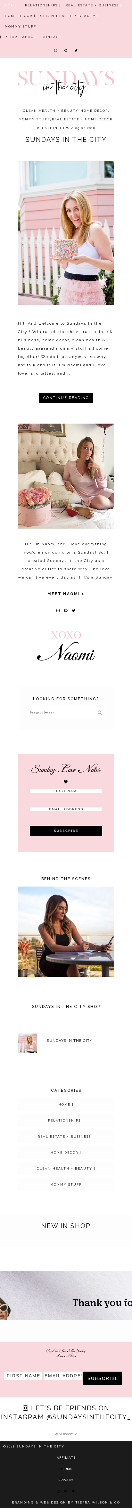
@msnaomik (66, 1434)
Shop (11, 37)
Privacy (66, 1480)
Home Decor (94, 110)
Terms (66, 1469)
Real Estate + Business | (94, 5)
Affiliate (66, 1457)
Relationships (53, 128)
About (29, 37)
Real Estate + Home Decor (82, 119)
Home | (12, 5)
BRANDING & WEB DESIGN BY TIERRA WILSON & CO (66, 1502)
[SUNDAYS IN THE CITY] (66, 233)
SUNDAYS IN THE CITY (66, 139)
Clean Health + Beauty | (69, 16)
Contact (52, 37)
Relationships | (43, 5)
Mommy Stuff (20, 26)
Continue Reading (66, 398)
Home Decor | (20, 16)
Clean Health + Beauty (50, 110)
